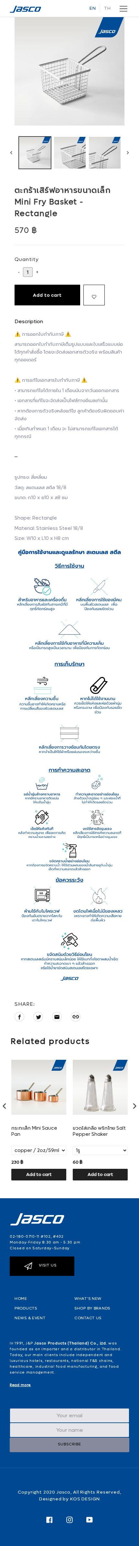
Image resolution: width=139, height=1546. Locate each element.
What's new (88, 1298)
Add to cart (39, 1174)
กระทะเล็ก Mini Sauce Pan (34, 1131)
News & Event (30, 1318)
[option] (34, 152)
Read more (20, 1385)
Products (26, 1308)
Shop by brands (92, 1308)
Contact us (88, 1318)
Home (21, 1298)
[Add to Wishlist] (94, 295)
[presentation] (4, 1106)
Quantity (27, 259)
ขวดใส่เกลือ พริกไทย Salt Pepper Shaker (99, 1131)
